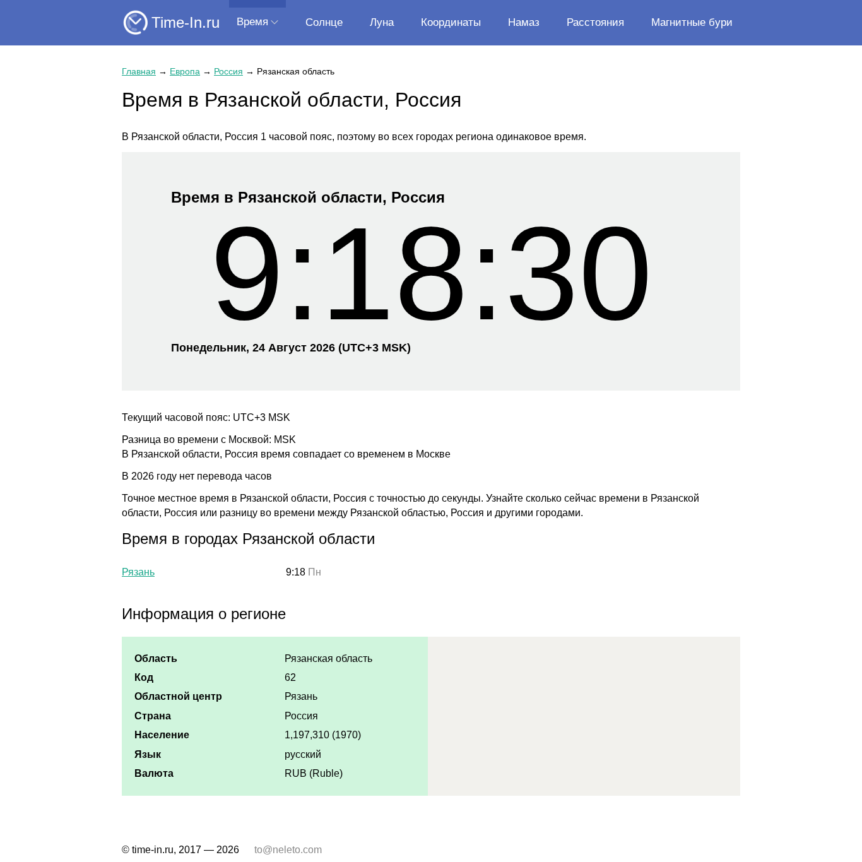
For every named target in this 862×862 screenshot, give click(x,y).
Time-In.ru (185, 22)
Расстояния (595, 22)
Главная (139, 71)
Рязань (138, 572)
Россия (228, 71)
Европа (185, 71)
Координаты (451, 22)
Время (252, 22)
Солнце (324, 22)
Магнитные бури (692, 22)
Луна (382, 22)
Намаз (524, 22)
